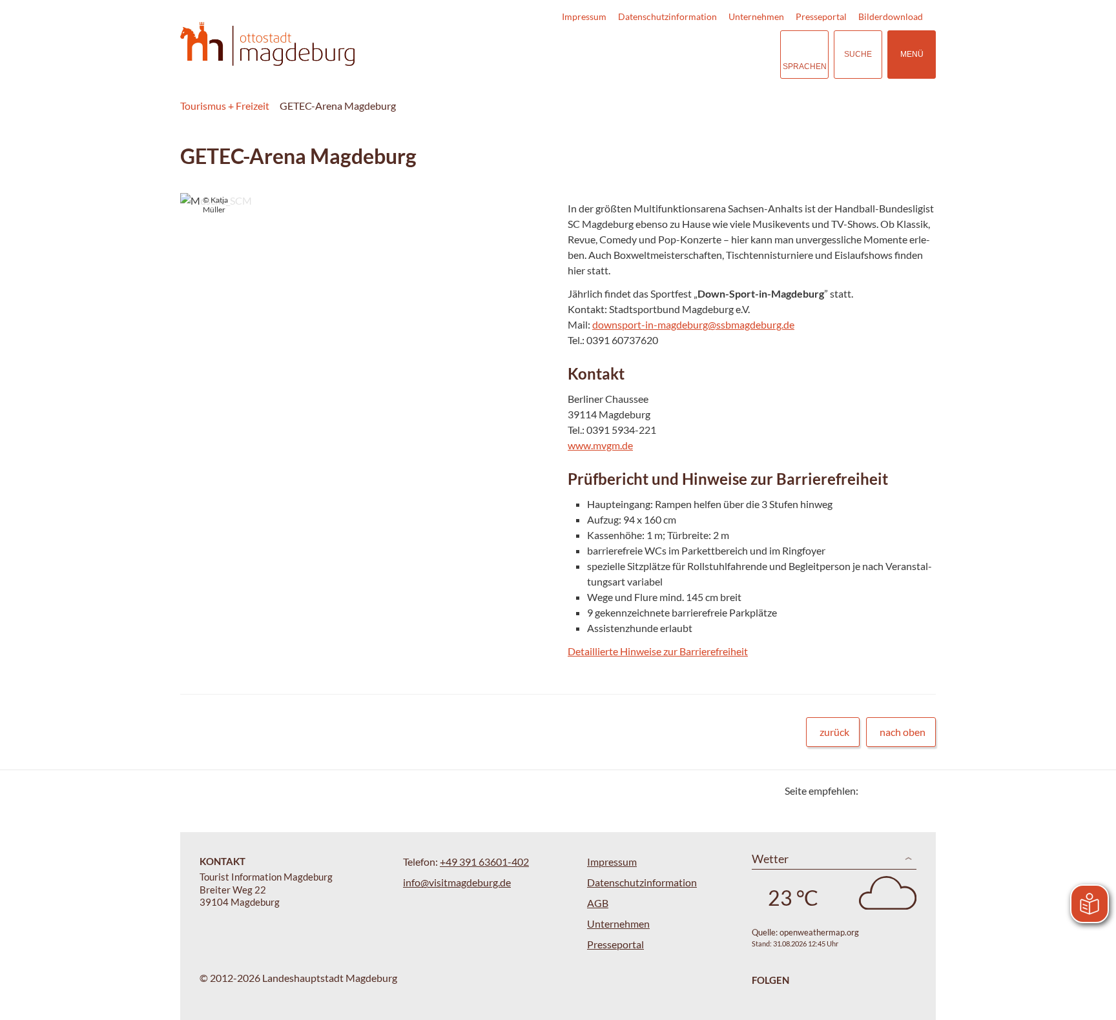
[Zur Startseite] (267, 44)
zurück (834, 732)
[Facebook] (889, 790)
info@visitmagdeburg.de (457, 882)
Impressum (584, 16)
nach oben (902, 732)
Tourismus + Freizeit (224, 105)
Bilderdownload (890, 16)
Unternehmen (756, 16)
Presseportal (821, 16)
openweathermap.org (819, 932)
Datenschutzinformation (667, 16)
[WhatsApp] (921, 790)
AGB (597, 903)
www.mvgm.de (600, 445)
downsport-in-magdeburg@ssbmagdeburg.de (693, 324)
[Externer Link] (691, 54)
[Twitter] (872, 790)
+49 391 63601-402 (484, 861)
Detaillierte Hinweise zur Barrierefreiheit (658, 651)
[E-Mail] (905, 790)
